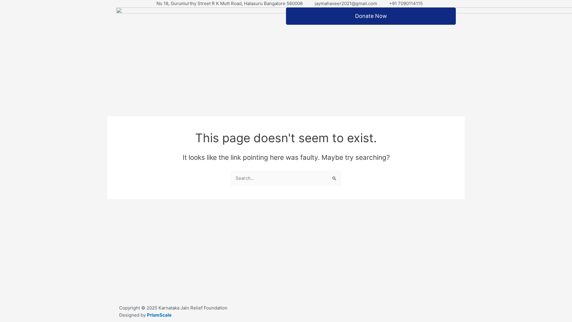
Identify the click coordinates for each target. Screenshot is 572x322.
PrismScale (159, 315)
